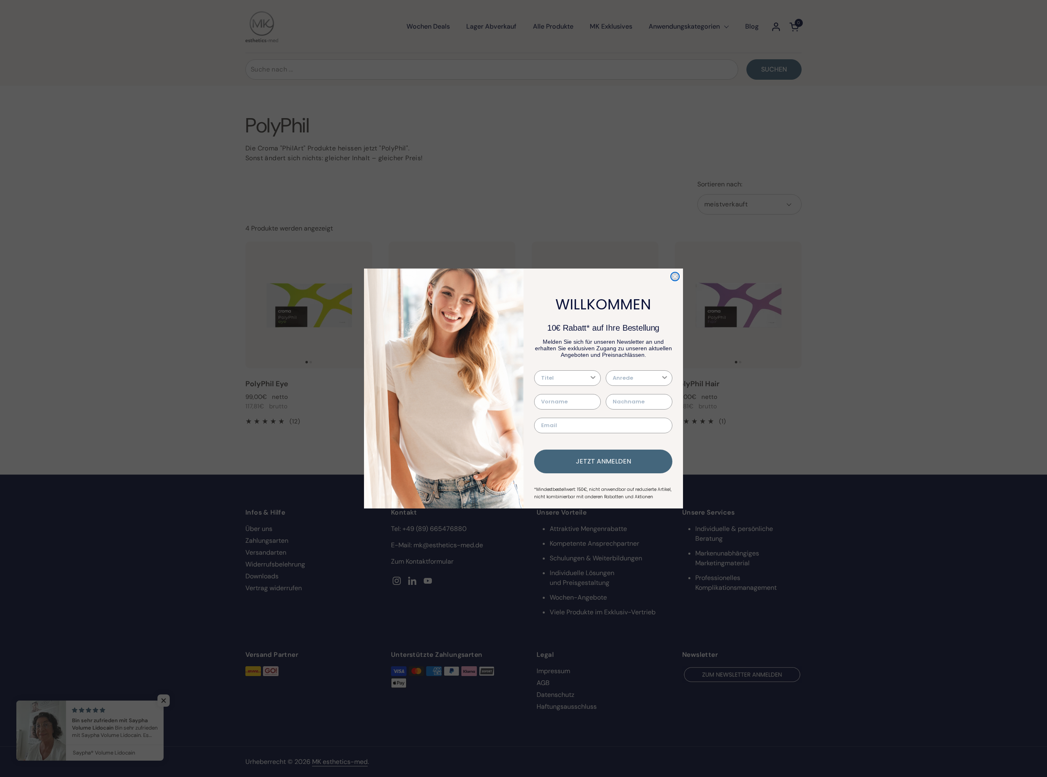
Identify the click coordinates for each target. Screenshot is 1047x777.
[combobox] (565, 378)
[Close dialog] (675, 276)
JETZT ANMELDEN (603, 461)
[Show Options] (593, 378)
